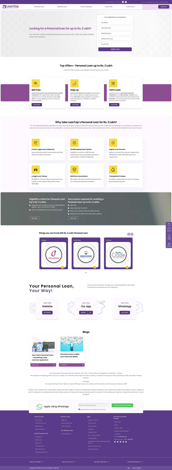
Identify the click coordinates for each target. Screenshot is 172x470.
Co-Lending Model (92, 438)
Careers (116, 425)
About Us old (117, 422)
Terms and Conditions (92, 409)
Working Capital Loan (67, 423)
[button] (128, 234)
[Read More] (43, 351)
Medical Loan (38, 443)
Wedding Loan (38, 437)
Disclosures (91, 429)
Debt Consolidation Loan (41, 452)
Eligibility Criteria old (93, 420)
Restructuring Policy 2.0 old (94, 446)
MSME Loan (64, 420)
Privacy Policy (137, 468)
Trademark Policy (92, 432)
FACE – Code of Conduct (94, 435)
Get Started (47, 312)
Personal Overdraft (39, 429)
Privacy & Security (92, 426)
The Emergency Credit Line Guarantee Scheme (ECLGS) (99, 442)
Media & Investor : (123, 439)
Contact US (151, 2)
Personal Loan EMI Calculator (121, 431)
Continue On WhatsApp (122, 405)
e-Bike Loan (108, 7)
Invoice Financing (86, 7)
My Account (144, 2)
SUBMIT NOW (115, 49)
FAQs (166, 2)
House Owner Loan (39, 446)
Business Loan (62, 7)
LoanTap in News (118, 428)
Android (83, 312)
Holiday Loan (38, 440)
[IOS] (126, 2)
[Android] (123, 2)
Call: (120, 436)
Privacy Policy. (102, 409)
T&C (128, 468)
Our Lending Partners (93, 449)
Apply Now (164, 6)
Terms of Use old (92, 423)
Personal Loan (39, 7)
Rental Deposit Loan (40, 449)
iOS (90, 312)
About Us (157, 2)
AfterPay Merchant (66, 426)
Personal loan (38, 420)
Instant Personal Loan (40, 423)
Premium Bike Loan (66, 433)
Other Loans (130, 7)
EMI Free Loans (39, 426)
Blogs (162, 2)
